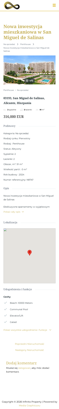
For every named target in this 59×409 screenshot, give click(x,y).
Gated (13, 322)
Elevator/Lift (16, 315)
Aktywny (16, 148)
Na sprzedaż (9, 44)
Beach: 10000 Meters (21, 303)
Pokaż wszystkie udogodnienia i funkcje (25, 330)
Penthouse (25, 44)
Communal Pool (19, 309)
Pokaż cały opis (11, 211)
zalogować (24, 368)
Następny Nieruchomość (29, 350)
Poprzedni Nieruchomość (29, 344)
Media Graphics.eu (29, 405)
